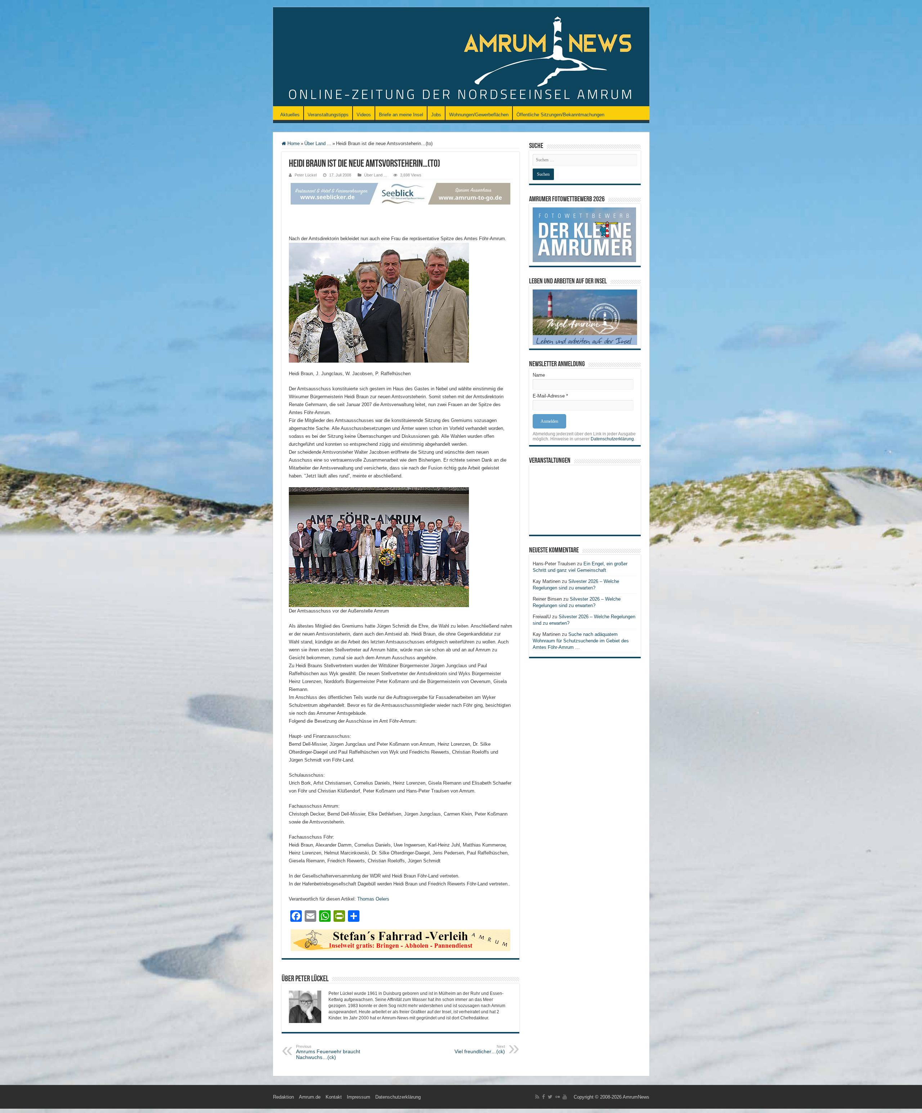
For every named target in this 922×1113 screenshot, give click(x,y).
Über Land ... (317, 143)
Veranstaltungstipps (328, 114)
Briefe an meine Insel (401, 114)
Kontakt (334, 1097)
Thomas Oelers (373, 899)
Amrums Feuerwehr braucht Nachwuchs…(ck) (328, 1052)
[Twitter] (550, 1096)
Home (293, 143)
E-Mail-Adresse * (550, 396)
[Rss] (537, 1096)
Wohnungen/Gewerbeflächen (479, 114)
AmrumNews (636, 1097)
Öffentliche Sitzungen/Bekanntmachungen (560, 114)
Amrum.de (310, 1097)
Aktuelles (290, 114)
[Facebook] (543, 1096)
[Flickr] (557, 1096)
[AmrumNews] (461, 57)
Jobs (436, 114)
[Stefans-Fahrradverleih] (400, 939)
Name (539, 375)
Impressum (358, 1097)
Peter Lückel (306, 175)
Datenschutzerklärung (612, 438)
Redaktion (283, 1097)
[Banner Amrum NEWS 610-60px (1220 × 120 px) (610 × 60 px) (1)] (400, 193)
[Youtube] (565, 1096)
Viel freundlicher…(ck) (480, 1049)
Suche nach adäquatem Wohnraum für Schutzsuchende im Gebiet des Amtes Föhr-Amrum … (581, 641)
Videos (364, 114)
